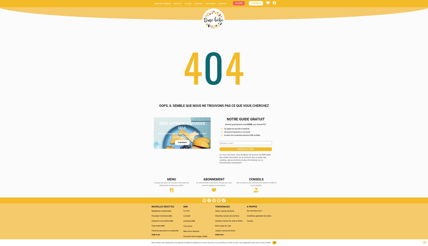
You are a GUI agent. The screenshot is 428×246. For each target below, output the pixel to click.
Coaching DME (189, 221)
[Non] (424, 242)
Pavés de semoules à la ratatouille (165, 231)
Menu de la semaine (163, 4)
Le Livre (186, 211)
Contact (250, 221)
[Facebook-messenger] (219, 200)
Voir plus (156, 235)
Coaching (198, 4)
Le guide (188, 4)
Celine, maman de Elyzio (224, 211)
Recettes (178, 4)
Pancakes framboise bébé (162, 216)
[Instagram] (209, 200)
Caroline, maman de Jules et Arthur (229, 221)
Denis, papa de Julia (223, 226)
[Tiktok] (224, 200)
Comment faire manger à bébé (195, 236)
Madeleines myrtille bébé (161, 211)
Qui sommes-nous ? (254, 211)
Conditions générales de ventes (259, 216)
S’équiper (222, 4)
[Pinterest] (214, 200)
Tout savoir (210, 4)
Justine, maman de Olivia (225, 231)
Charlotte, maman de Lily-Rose (227, 216)
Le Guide (186, 216)
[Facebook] (204, 200)
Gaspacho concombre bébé (162, 221)
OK (274, 242)
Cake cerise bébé (158, 226)
